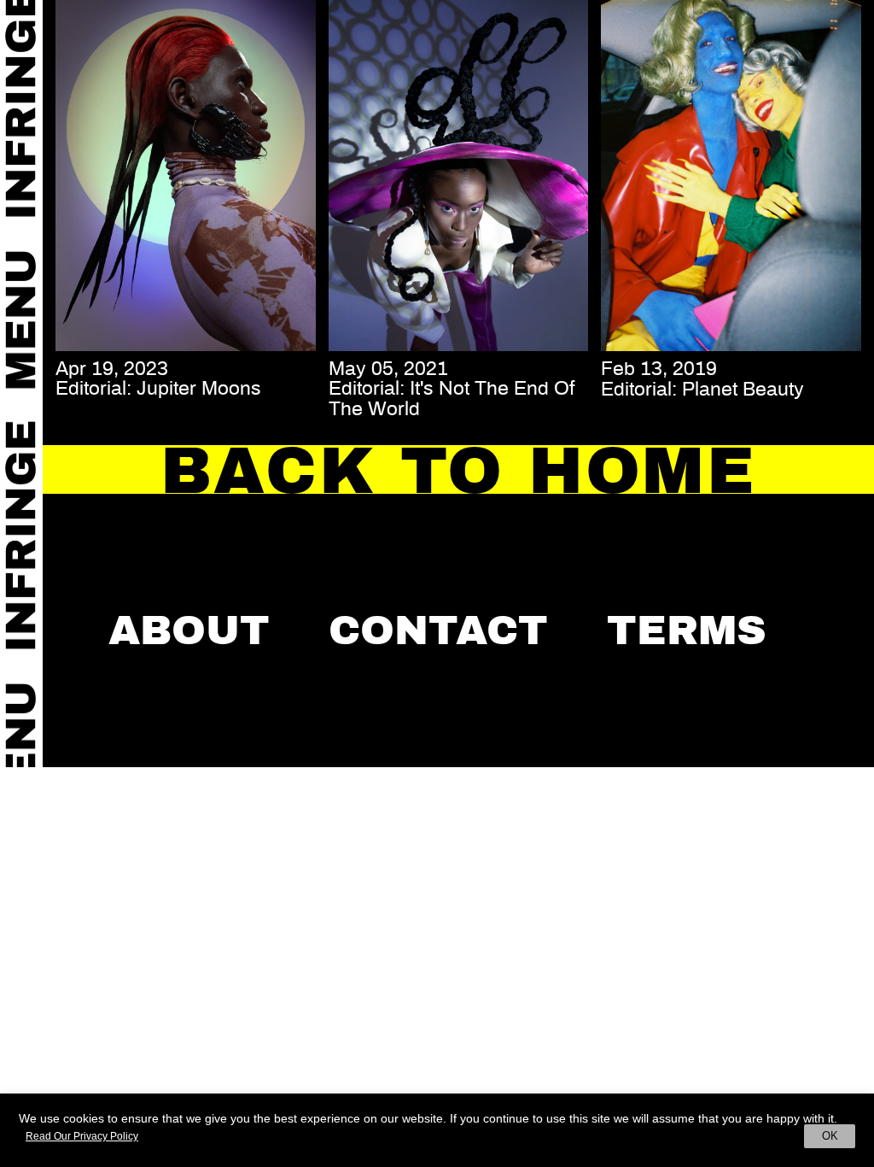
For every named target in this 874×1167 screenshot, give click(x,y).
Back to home (458, 471)
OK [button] (830, 1135)
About (189, 630)
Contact (438, 630)
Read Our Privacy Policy (82, 1136)
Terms (686, 630)
